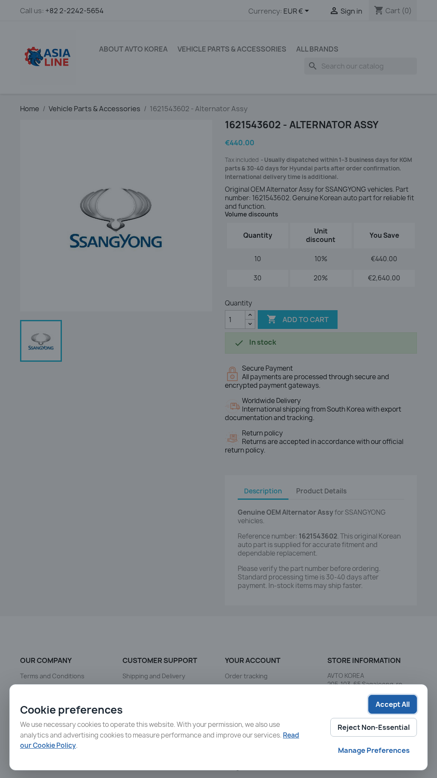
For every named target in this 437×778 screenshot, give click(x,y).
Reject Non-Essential (374, 727)
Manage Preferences (374, 750)
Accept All (393, 704)
